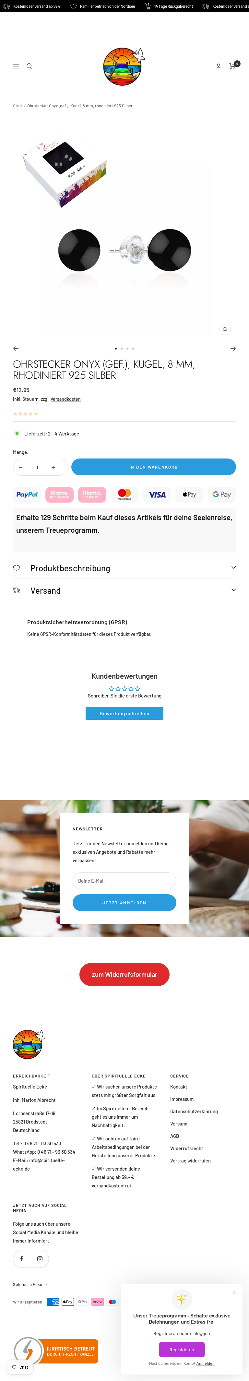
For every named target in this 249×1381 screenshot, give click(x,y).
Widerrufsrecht (186, 1148)
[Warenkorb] (232, 66)
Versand (178, 1123)
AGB (174, 1136)
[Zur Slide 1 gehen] (116, 349)
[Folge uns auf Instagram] (40, 1259)
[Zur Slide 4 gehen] (133, 349)
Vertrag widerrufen (190, 1160)
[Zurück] (15, 348)
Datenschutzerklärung (194, 1111)
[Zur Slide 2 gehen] (122, 349)
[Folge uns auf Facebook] (22, 1259)
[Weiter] (233, 348)
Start (18, 105)
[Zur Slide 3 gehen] (127, 349)
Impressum (182, 1099)
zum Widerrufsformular (124, 974)
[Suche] (29, 66)
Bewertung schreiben (124, 713)
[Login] (218, 66)
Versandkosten (66, 399)
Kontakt (178, 1086)
